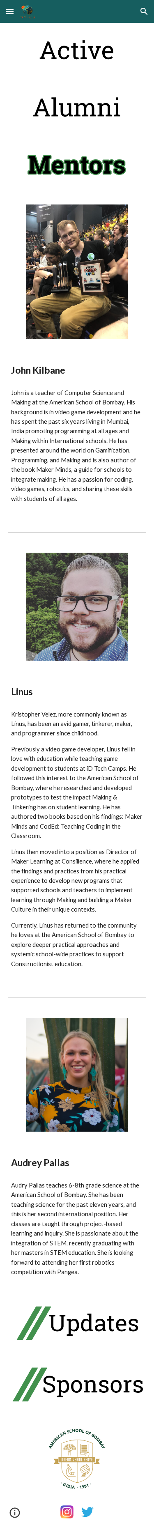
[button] (10, 11)
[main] (77, 370)
